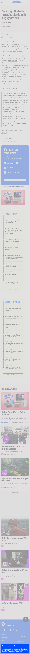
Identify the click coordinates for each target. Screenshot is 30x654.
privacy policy (7, 650)
